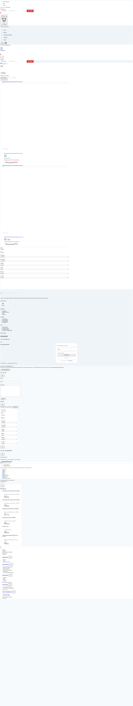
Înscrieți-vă (70, 360)
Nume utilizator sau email (64, 345)
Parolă (61, 349)
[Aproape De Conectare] (2, 447)
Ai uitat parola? (66, 357)
